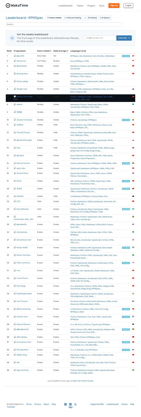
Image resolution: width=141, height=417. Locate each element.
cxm (18, 270)
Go (75, 240)
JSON (107, 56)
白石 (18, 201)
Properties (75, 158)
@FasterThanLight (24, 140)
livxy (18, 148)
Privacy (37, 404)
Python (83, 66)
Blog (54, 404)
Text (95, 56)
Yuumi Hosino (22, 278)
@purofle (20, 56)
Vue (89, 66)
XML (100, 155)
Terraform (74, 301)
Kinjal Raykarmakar (24, 294)
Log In (128, 5)
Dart (99, 232)
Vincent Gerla (22, 173)
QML (72, 181)
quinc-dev (21, 168)
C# (71, 74)
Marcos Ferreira (23, 163)
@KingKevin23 (23, 329)
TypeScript (75, 99)
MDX (104, 224)
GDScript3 (91, 301)
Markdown (87, 56)
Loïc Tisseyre (22, 301)
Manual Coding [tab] (74, 18)
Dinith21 (20, 196)
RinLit (19, 181)
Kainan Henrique (23, 255)
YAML (101, 81)
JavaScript (75, 69)
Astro (103, 173)
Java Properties (87, 158)
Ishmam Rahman (23, 324)
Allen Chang (22, 337)
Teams (80, 5)
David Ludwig (22, 81)
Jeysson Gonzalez (24, 120)
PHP (76, 227)
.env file (110, 89)
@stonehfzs (22, 66)
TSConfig (74, 296)
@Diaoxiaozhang (24, 309)
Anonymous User (24, 240)
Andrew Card (22, 317)
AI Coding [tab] (92, 18)
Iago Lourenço (23, 370)
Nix (81, 56)
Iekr (18, 362)
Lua (76, 242)
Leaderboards (65, 5)
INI (76, 324)
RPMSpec (35, 18)
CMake (101, 342)
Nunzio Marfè (22, 247)
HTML (109, 66)
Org (84, 125)
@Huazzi (20, 155)
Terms (29, 404)
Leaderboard (16, 18)
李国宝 (19, 189)
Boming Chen (22, 74)
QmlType (78, 181)
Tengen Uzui (22, 89)
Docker (90, 370)
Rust (72, 61)
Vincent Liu (21, 61)
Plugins (91, 5)
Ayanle (19, 104)
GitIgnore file (81, 92)
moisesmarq (22, 232)
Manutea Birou (23, 350)
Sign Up (114, 5)
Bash (112, 56)
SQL (110, 255)
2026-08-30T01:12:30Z (83, 381)
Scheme (78, 125)
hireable (126, 56)
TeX (72, 337)
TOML (87, 61)
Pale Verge (21, 286)
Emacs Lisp (107, 125)
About (46, 404)
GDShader (84, 304)
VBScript (79, 135)
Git (98, 56)
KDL (102, 56)
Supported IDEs (97, 404)
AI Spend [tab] (106, 18)
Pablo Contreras (23, 263)
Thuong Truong (23, 132)
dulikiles (20, 125)
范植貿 (19, 112)
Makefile (80, 350)
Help (132, 404)
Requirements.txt (78, 332)
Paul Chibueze (23, 209)
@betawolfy (22, 224)
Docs (101, 5)
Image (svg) (95, 150)
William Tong (22, 355)
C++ (72, 286)
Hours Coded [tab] (55, 18)
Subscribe (122, 38)
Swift (95, 81)
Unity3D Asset (89, 74)
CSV (111, 74)
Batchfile (107, 132)
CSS (88, 99)
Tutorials (11, 407)
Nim (72, 240)
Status (124, 404)
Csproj (87, 76)
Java (72, 155)
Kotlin (111, 81)
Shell (82, 312)
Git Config (84, 150)
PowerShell (92, 148)
